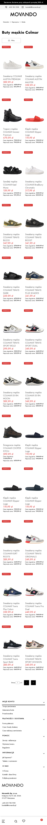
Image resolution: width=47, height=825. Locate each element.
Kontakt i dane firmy (9, 774)
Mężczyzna (15, 22)
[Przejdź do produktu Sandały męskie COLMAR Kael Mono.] (12, 165)
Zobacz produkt (12, 95)
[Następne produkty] (26, 682)
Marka (23, 22)
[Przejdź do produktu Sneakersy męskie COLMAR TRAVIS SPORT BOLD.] (12, 323)
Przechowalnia (7, 713)
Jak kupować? (7, 757)
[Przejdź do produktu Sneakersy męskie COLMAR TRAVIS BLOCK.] (12, 218)
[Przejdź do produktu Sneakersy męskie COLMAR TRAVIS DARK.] (12, 271)
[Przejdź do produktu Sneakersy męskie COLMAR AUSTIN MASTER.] (34, 60)
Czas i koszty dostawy (10, 727)
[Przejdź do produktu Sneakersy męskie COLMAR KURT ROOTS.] (12, 534)
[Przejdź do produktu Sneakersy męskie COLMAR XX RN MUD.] (34, 376)
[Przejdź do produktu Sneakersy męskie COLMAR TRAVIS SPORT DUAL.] (34, 323)
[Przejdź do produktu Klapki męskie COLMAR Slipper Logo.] (34, 113)
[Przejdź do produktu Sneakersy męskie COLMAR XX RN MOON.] (12, 376)
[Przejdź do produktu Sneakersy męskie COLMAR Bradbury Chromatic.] (34, 165)
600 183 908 (14, 7)
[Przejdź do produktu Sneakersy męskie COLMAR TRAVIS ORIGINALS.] (34, 534)
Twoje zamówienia (9, 706)
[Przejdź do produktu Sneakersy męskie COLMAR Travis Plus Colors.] (12, 587)
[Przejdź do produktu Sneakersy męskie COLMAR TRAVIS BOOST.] (34, 218)
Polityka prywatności (9, 778)
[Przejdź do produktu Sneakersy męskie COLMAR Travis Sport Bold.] (12, 640)
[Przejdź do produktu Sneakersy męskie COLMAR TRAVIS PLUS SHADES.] (34, 271)
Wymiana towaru (8, 744)
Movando (6, 22)
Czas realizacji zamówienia (12, 730)
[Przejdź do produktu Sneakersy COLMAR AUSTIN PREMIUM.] (12, 60)
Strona (13, 683)
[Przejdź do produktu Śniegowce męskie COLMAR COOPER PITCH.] (12, 429)
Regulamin (6, 747)
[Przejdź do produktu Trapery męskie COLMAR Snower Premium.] (12, 113)
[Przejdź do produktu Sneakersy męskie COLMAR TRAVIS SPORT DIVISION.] (34, 640)
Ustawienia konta (8, 710)
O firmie (5, 771)
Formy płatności (7, 723)
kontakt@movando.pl (33, 7)
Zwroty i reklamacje (9, 740)
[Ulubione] (23, 820)
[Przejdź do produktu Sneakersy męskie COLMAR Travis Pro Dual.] (34, 587)
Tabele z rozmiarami (9, 761)
